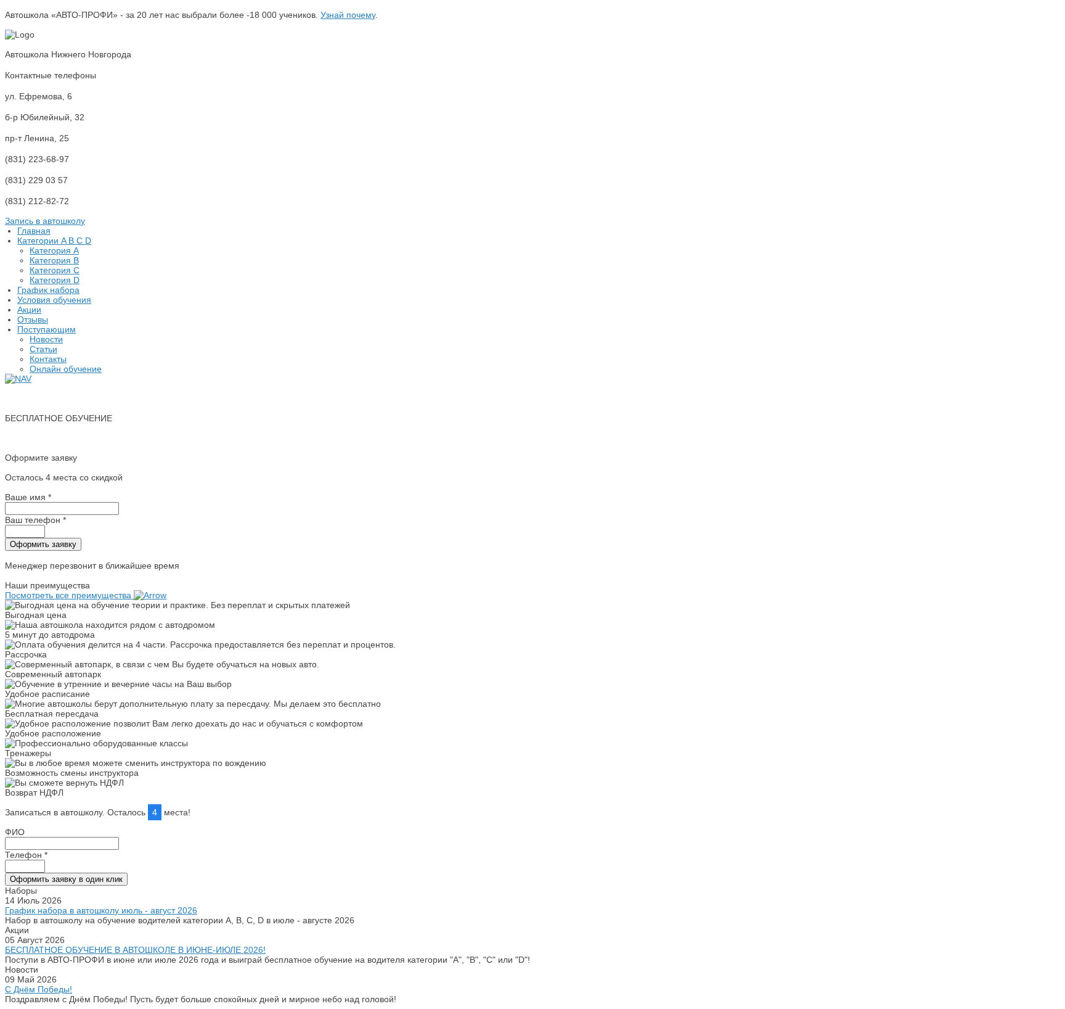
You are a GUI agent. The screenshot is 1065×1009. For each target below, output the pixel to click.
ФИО (15, 832)
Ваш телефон (35, 520)
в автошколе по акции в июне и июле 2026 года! (102, 438)
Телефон (26, 855)
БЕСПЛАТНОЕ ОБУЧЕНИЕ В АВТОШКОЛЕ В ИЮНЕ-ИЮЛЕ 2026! (135, 950)
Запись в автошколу (45, 221)
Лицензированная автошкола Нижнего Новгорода (105, 398)
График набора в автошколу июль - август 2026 (101, 910)
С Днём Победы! (38, 989)
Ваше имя (28, 497)
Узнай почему (347, 15)
